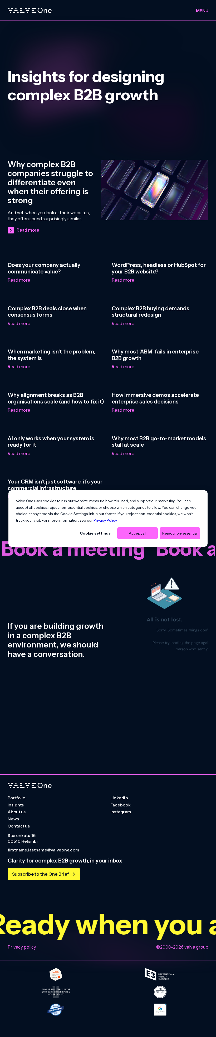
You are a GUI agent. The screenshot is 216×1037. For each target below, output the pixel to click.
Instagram (120, 812)
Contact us (19, 826)
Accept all (137, 533)
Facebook (120, 805)
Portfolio (17, 798)
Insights (16, 805)
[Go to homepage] (30, 785)
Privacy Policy (105, 520)
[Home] (30, 10)
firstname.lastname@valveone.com (43, 850)
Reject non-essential (180, 533)
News (13, 819)
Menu (202, 10)
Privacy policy (22, 947)
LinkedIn (119, 798)
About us (17, 812)
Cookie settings (95, 533)
